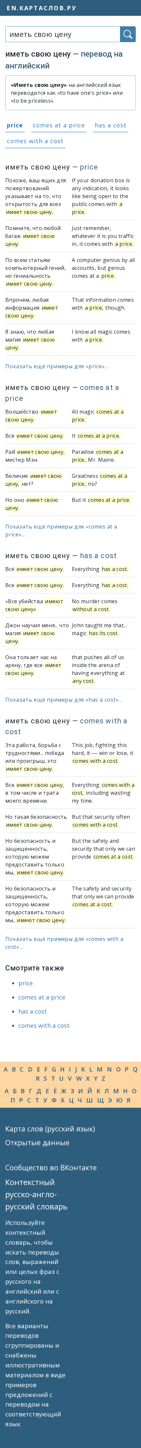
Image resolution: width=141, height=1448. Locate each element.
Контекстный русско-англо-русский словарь (36, 1194)
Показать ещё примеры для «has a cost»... (63, 699)
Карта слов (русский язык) (50, 1128)
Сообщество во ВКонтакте (51, 1167)
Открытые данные (37, 1142)
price (15, 125)
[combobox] (62, 34)
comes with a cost (35, 141)
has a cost (111, 125)
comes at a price (59, 125)
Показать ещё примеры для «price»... (57, 366)
